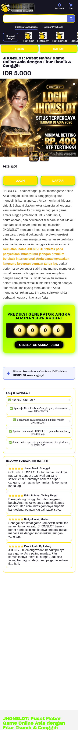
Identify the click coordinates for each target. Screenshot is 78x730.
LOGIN (19, 49)
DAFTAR (58, 49)
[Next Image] (75, 118)
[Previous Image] (3, 118)
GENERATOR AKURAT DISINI (39, 344)
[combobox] (35, 18)
